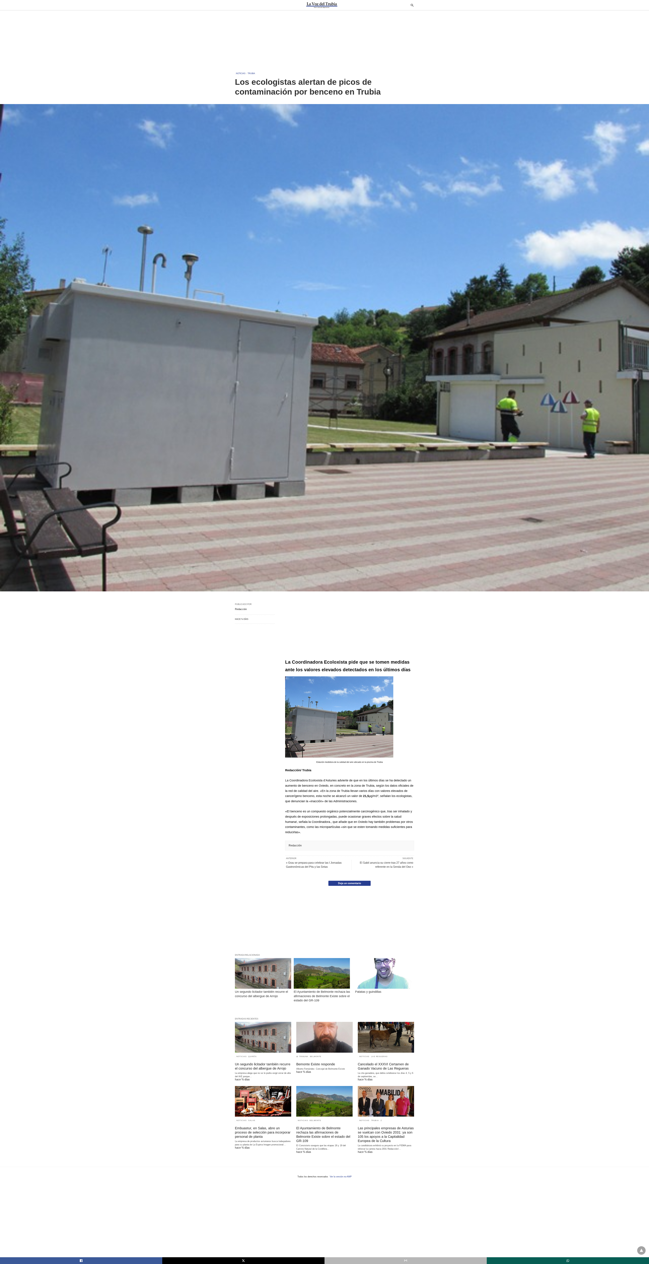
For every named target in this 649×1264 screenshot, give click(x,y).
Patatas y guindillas (368, 991)
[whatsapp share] (568, 1260)
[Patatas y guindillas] (383, 973)
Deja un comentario (349, 883)
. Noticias (240, 73)
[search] (412, 5)
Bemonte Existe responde (315, 1064)
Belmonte (315, 1056)
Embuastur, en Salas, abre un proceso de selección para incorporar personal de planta (263, 1132)
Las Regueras (379, 1056)
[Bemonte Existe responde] (324, 1037)
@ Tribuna (302, 1056)
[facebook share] (81, 1260)
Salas (251, 1120)
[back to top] (641, 1250)
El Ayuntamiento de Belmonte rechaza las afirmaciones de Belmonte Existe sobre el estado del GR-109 (322, 996)
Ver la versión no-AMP (341, 1176)
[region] (324, 39)
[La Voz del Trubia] (322, 5)
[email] (405, 1260)
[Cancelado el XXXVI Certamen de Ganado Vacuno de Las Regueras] (386, 1037)
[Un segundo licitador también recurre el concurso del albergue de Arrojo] (263, 973)
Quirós (252, 1056)
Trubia (251, 73)
